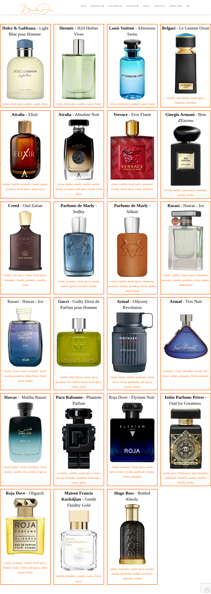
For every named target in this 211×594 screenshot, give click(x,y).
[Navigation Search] (188, 6)
